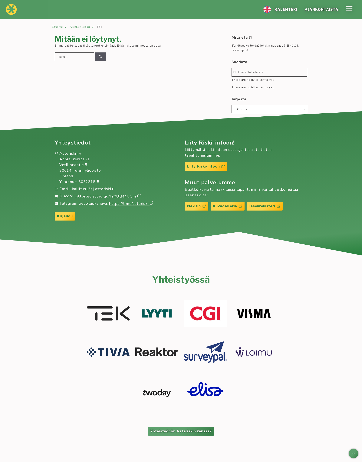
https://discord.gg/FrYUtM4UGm (106, 196)
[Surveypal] (205, 352)
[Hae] (100, 56)
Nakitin (194, 206)
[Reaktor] (156, 352)
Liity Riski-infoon (203, 166)
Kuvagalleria (225, 206)
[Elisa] (205, 393)
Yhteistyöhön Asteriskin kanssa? (181, 431)
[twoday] (156, 393)
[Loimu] (253, 352)
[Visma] (253, 314)
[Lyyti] (156, 314)
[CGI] (205, 314)
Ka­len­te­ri (286, 9)
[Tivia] (108, 352)
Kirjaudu (65, 216)
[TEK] (108, 314)
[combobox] (269, 109)
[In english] (267, 9)
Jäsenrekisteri (262, 206)
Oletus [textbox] (242, 109)
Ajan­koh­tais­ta (321, 9)
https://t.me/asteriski (129, 203)
